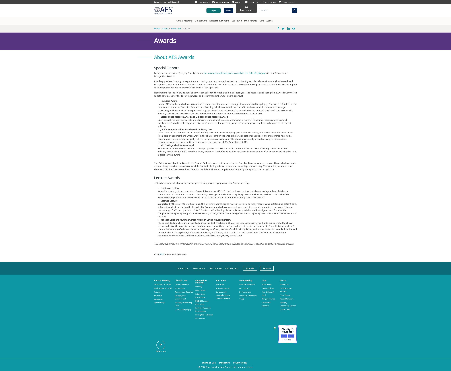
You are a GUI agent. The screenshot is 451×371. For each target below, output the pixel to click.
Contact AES (285, 309)
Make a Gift (267, 284)
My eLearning (270, 2)
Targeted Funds (268, 299)
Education (237, 20)
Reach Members (287, 299)
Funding (198, 286)
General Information (162, 284)
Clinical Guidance (182, 284)
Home (157, 28)
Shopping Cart (289, 2)
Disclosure (224, 362)
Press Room (199, 268)
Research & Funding (219, 20)
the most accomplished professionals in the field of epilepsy (234, 73)
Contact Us (253, 2)
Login (213, 10)
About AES (176, 28)
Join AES (238, 2)
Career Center (160, 2)
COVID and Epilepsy (183, 309)
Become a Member (247, 284)
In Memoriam (245, 292)
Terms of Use (209, 362)
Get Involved (244, 288)
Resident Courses (223, 288)
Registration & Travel (163, 288)
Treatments (180, 288)
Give (262, 20)
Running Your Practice (184, 292)
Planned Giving (268, 288)
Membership (250, 20)
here (161, 254)
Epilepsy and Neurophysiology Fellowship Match (223, 295)
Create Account (222, 2)
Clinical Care (201, 20)
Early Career (200, 290)
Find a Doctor (204, 2)
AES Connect (173, 2)
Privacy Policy (240, 362)
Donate (228, 10)
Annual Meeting (184, 20)
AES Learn (220, 284)
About (269, 20)
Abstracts (158, 295)
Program (157, 292)
